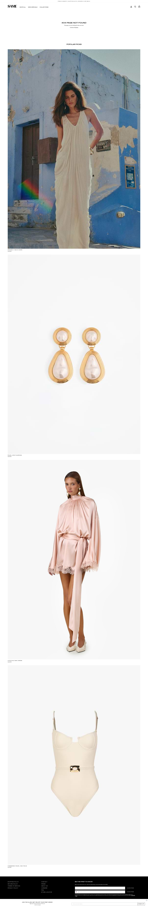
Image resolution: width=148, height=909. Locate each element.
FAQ (42, 890)
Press (43, 883)
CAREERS (44, 888)
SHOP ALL (23, 7)
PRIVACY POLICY (13, 888)
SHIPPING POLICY (13, 881)
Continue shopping (74, 27)
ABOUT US (44, 885)
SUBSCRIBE (130, 888)
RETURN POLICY (13, 883)
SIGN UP (141, 904)
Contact (44, 881)
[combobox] (77, 891)
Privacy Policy (133, 895)
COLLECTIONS (44, 7)
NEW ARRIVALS (32, 7)
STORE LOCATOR (46, 892)
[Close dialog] (146, 900)
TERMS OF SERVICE (14, 885)
